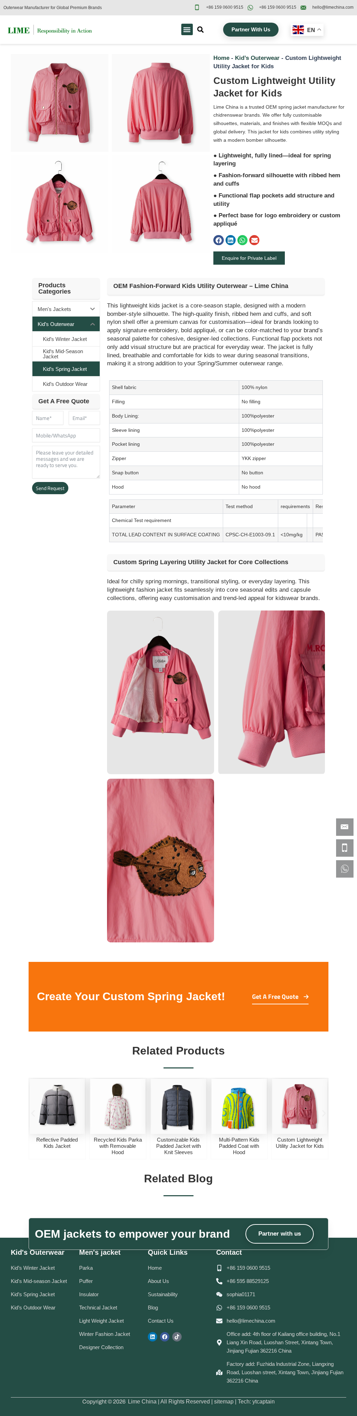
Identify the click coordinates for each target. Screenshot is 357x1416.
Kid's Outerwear (37, 1252)
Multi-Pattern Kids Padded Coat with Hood (178, 1146)
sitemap (224, 1402)
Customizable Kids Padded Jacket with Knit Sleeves (118, 1146)
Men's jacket (100, 1252)
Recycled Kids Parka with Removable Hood (57, 1146)
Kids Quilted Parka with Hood (300, 1143)
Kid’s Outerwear (257, 58)
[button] (187, 29)
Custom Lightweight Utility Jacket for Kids (239, 1143)
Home (221, 58)
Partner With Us (250, 29)
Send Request (50, 488)
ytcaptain (263, 1402)
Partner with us (279, 1233)
